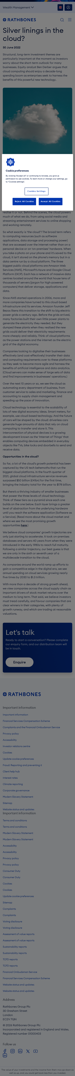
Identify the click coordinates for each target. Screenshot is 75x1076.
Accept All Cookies (51, 201)
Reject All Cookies (24, 201)
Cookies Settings (36, 191)
